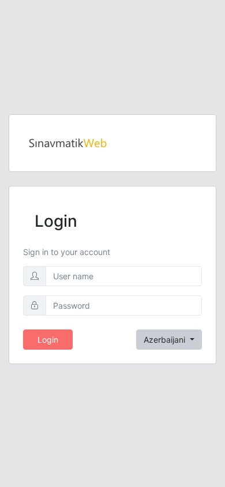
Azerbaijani (165, 339)
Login (48, 339)
